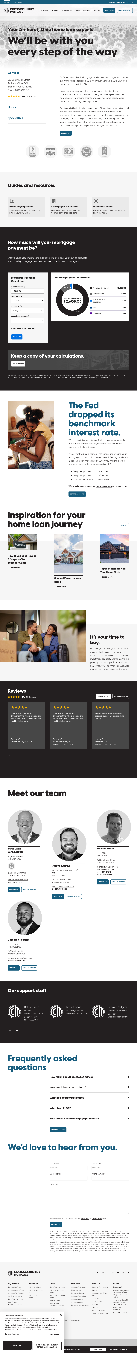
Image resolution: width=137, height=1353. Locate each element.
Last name (96, 1163)
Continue (17, 1345)
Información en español (100, 1313)
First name (54, 1163)
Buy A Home (44, 10)
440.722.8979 (32, 1017)
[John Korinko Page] (25, 827)
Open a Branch (97, 1301)
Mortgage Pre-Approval (16, 1293)
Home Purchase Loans (15, 1299)
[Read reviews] (14, 96)
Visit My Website (29, 889)
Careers (94, 1290)
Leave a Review (103, 696)
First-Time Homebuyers (15, 1296)
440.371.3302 (20, 960)
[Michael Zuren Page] (114, 827)
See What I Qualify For (118, 1349)
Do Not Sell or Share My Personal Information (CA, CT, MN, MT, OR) (120, 1302)
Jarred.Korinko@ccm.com (63, 886)
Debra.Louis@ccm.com (34, 1013)
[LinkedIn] (103, 1272)
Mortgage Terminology (78, 1296)
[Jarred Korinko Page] (69, 844)
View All (124, 526)
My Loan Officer (67, 10)
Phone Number (98, 1173)
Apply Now (109, 10)
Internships (95, 1298)
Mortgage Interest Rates (16, 1290)
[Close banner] (61, 1315)
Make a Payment (124, 10)
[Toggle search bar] (131, 2)
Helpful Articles (76, 1290)
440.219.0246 (61, 889)
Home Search (18, 2)
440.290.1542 (105, 872)
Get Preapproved (58, 1129)
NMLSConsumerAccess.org (80, 1305)
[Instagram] (113, 1272)
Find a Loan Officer (98, 1310)
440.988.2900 (22, 90)
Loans (78, 10)
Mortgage (7, 2)
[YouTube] (118, 1272)
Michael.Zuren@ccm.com (107, 867)
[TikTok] (128, 1272)
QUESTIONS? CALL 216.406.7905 (118, 2)
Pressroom (95, 1304)
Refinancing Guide (35, 1287)
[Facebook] (97, 1272)
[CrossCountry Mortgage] (19, 10)
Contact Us (95, 1307)
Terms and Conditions (120, 1312)
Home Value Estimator (78, 1293)
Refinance (55, 10)
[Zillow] (123, 1272)
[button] (27, 72)
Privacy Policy (85, 1218)
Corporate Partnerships (100, 1287)
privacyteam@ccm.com (117, 1248)
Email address (56, 1173)
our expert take (104, 486)
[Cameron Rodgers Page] (25, 918)
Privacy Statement (12, 1334)
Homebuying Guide (14, 1287)
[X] (108, 1272)
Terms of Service (97, 1218)
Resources (86, 10)
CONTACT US (55, 1224)
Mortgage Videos (77, 1299)
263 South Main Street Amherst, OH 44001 (19, 81)
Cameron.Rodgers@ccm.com (20, 958)
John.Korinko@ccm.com (18, 880)
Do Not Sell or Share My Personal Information (47, 1346)
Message (53, 1184)
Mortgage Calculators (78, 1287)
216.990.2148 (108, 869)
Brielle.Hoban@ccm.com (76, 1013)
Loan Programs (55, 1300)
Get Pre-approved (77, 494)
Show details (54, 1335)
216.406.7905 (16, 882)
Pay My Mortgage (77, 1302)
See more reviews (121, 696)
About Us (97, 10)
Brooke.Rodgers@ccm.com (119, 1017)
